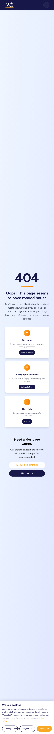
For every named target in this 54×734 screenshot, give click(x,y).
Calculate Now (27, 387)
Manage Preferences (12, 729)
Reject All (27, 729)
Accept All (44, 729)
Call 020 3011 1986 (29, 465)
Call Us (27, 421)
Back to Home (27, 352)
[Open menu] (46, 5)
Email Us (29, 473)
